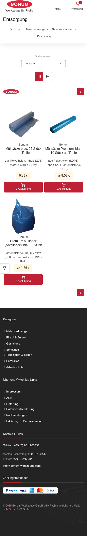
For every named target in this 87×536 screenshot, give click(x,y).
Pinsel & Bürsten (16, 337)
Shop (17, 29)
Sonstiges (12, 349)
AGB (9, 397)
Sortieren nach (43, 56)
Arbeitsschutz (14, 367)
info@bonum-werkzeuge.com (22, 465)
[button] (43, 63)
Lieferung (12, 404)
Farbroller (12, 360)
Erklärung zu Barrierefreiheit (24, 421)
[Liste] (47, 76)
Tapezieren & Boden (19, 354)
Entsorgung (44, 36)
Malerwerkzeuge (35, 29)
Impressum (13, 391)
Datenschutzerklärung (20, 409)
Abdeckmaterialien (62, 29)
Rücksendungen (16, 415)
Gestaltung (13, 343)
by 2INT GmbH (20, 509)
